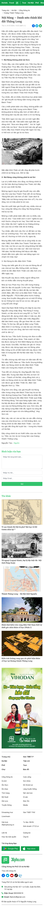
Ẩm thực (5, 785)
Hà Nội (31, 3)
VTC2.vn (35, 826)
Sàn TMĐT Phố (29, 812)
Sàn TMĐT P (28, 757)
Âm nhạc (5, 789)
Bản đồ (26, 769)
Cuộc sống (27, 777)
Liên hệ (4, 833)
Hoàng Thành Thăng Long (14, 13)
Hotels (5, 3)
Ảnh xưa (5, 801)
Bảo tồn (26, 801)
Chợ (3, 769)
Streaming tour (7, 812)
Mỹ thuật (5, 797)
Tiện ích (26, 761)
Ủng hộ (25, 837)
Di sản (25, 797)
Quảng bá (26, 833)
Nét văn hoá (27, 793)
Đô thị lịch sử (28, 785)
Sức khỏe (26, 781)
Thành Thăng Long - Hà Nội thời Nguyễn (19, 594)
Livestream (6, 816)
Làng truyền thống (30, 789)
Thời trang (6, 793)
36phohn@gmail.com (17, 897)
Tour (24, 3)
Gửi (22, 484)
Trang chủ (5, 10)
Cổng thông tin (24, 10)
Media (25, 805)
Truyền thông (7, 805)
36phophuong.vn (8, 825)
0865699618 (18, 893)
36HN (31, 822)
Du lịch (4, 781)
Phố (37, 3)
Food (11, 3)
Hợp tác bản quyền (9, 837)
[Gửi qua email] (40, 25)
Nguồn (16, 443)
